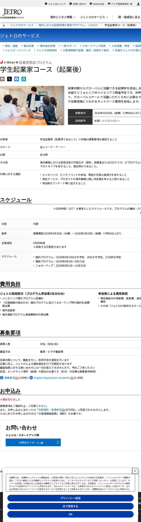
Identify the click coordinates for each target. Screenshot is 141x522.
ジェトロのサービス (21, 25)
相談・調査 (11, 46)
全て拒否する (70, 506)
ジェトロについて (57, 3)
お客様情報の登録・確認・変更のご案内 (86, 50)
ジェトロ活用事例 (46, 50)
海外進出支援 (47, 46)
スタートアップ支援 (94, 46)
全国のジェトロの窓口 (128, 50)
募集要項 (9, 378)
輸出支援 (29, 46)
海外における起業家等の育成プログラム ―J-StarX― (69, 25)
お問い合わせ (79, 3)
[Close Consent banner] (135, 471)
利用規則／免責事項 (50, 409)
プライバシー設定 (70, 498)
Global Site (98, 3)
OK (71, 514)
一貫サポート (69, 46)
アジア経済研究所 (120, 3)
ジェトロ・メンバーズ (17, 50)
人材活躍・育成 (120, 46)
